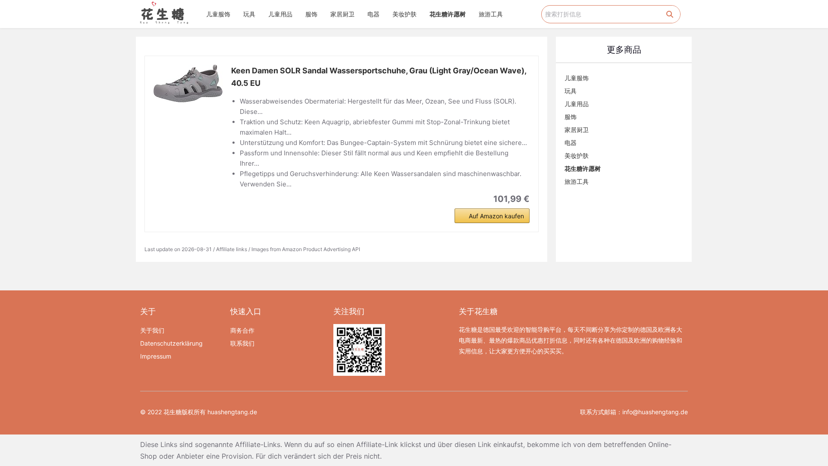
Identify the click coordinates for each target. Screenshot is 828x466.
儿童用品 (280, 14)
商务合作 (242, 330)
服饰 (311, 14)
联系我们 (242, 343)
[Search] (669, 14)
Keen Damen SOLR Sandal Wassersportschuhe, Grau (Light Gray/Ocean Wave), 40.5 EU (378, 77)
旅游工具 (491, 14)
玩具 (249, 14)
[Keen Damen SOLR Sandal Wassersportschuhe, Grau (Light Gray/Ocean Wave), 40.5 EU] (188, 83)
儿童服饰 (218, 14)
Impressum (155, 356)
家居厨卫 (342, 14)
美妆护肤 (404, 14)
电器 (373, 14)
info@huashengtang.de (655, 412)
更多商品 (624, 49)
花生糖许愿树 (448, 14)
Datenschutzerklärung (171, 343)
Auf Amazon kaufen (496, 216)
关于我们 (152, 330)
